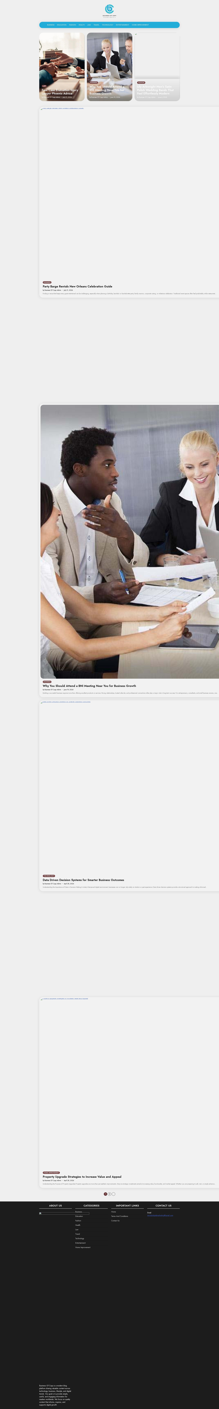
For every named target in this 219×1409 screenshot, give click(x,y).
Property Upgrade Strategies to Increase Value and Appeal (82, 1177)
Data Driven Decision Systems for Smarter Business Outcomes (83, 880)
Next (113, 1194)
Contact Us (115, 1220)
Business (50, 25)
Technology (107, 25)
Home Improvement (140, 25)
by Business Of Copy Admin (51, 97)
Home (113, 1211)
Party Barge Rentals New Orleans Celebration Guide (107, 92)
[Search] (176, 25)
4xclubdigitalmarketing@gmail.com (160, 1215)
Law (89, 25)
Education (61, 25)
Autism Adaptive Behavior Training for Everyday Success (157, 92)
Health (82, 25)
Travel (96, 25)
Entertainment (122, 25)
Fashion (72, 25)
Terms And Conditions (119, 1216)
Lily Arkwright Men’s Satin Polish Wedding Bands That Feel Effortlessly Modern (60, 90)
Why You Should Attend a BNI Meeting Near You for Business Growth (89, 686)
